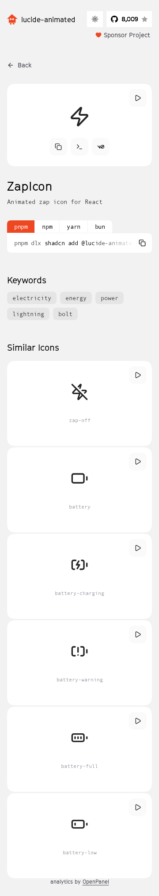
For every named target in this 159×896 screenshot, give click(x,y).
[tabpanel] (79, 243)
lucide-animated (48, 19)
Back (25, 65)
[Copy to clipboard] (142, 243)
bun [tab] (100, 226)
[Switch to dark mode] (95, 19)
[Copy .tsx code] (58, 147)
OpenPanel (96, 881)
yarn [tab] (73, 226)
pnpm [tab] (20, 226)
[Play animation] (138, 98)
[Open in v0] (101, 147)
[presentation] (79, 243)
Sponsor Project (127, 35)
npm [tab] (47, 226)
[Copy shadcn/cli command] (79, 147)
